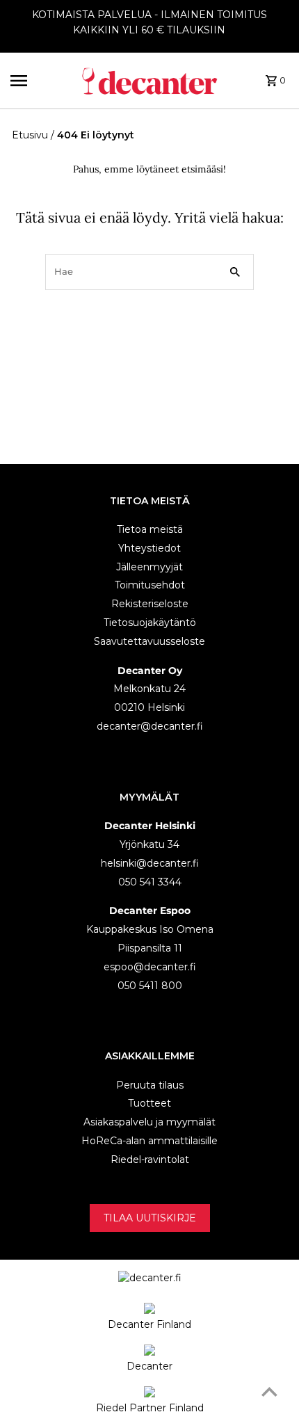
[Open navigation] (41, 80)
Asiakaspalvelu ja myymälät (149, 1122)
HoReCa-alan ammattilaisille (149, 1140)
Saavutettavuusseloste (149, 641)
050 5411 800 (150, 985)
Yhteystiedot (149, 548)
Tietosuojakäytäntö (150, 622)
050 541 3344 (149, 882)
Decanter (149, 1366)
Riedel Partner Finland (150, 1408)
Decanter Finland (149, 1324)
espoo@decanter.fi (150, 967)
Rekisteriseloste (149, 603)
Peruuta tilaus (150, 1085)
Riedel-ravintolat (150, 1159)
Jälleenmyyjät (149, 567)
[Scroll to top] (269, 1391)
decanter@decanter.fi (150, 726)
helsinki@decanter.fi (150, 863)
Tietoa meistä (150, 529)
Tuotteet (149, 1103)
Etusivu (30, 135)
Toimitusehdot (150, 585)
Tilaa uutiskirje (150, 1218)
